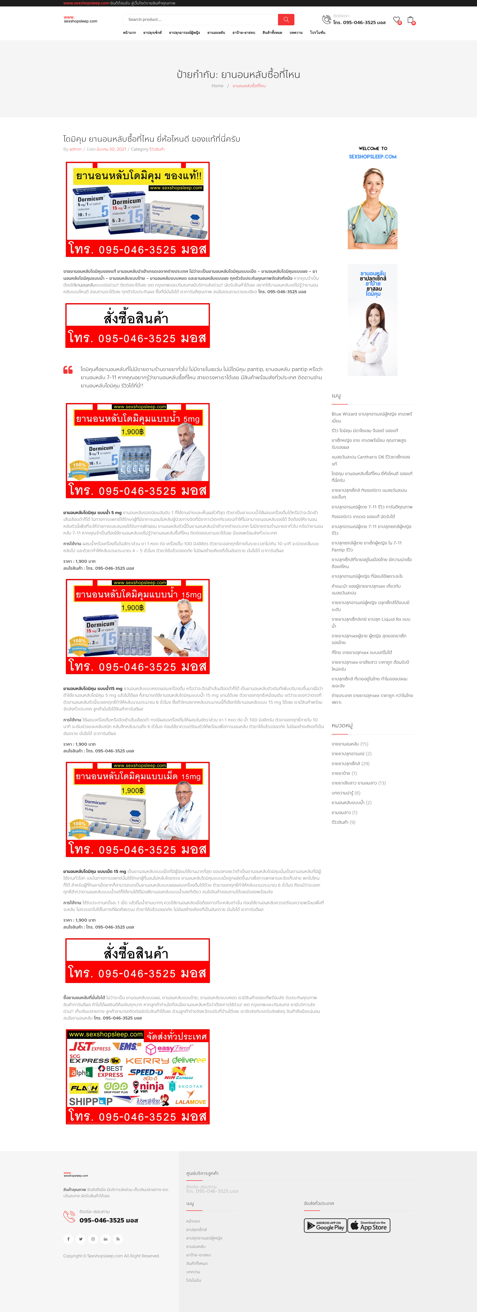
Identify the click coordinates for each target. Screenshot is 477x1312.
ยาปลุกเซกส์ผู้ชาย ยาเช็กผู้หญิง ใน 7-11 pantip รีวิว (367, 546)
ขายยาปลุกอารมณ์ (348, 753)
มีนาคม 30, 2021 (111, 149)
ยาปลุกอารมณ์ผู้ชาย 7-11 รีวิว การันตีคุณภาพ (372, 507)
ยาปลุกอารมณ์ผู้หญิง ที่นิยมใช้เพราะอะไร (367, 576)
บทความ (193, 1272)
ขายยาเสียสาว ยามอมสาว (354, 783)
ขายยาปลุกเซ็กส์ (346, 763)
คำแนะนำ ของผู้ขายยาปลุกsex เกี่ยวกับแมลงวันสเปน (366, 589)
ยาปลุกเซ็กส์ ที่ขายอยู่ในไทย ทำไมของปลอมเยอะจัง (369, 682)
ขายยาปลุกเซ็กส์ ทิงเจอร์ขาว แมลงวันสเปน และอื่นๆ (369, 493)
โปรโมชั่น (193, 1280)
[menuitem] (129, 32)
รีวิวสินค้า (157, 149)
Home (217, 86)
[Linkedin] (106, 1239)
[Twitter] (81, 1239)
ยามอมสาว (341, 812)
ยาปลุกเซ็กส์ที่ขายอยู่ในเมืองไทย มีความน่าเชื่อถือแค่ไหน (372, 563)
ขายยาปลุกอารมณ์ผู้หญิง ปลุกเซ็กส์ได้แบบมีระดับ (370, 606)
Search (286, 19)
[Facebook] (68, 1239)
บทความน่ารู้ (342, 793)
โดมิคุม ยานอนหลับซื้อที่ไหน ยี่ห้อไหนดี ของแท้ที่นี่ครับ (151, 139)
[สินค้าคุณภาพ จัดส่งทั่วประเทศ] (80, 19)
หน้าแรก (193, 1221)
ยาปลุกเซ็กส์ (196, 1230)
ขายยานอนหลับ (345, 744)
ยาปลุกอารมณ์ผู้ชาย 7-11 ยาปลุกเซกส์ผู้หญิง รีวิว (371, 530)
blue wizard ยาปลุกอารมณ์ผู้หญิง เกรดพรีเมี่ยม (372, 417)
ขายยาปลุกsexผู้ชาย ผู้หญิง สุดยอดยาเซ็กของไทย (369, 639)
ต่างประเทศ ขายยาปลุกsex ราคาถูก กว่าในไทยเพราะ (372, 699)
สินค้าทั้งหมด (197, 1263)
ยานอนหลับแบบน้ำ (348, 802)
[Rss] (118, 1239)
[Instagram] (93, 1239)
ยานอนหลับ (85, 285)
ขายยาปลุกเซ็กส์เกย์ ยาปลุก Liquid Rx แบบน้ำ (371, 622)
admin (75, 149)
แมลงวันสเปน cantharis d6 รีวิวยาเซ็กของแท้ (371, 460)
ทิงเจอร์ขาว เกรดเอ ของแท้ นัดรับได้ (363, 516)
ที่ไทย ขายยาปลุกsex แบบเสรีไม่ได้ (362, 652)
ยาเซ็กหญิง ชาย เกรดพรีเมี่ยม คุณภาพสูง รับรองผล (369, 444)
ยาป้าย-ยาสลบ (198, 1255)
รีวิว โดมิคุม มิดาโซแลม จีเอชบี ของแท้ (365, 430)
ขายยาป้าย (341, 773)
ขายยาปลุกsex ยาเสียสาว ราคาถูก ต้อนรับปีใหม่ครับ (370, 665)
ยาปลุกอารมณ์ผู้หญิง (204, 1238)
